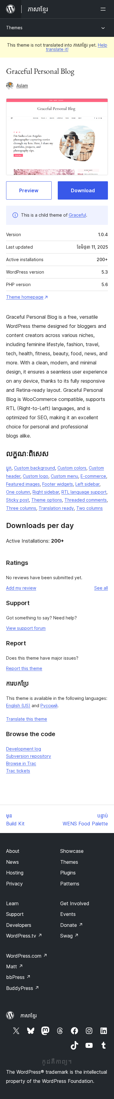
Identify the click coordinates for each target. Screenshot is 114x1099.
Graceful (77, 215)
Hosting (14, 873)
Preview (28, 190)
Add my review (21, 587)
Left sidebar (87, 484)
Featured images (23, 484)
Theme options (46, 499)
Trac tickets (18, 770)
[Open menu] (104, 9)
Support (15, 914)
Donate (71, 925)
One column (18, 492)
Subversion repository (28, 756)
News (12, 862)
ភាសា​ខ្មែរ (28, 1015)
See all (101, 587)
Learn (12, 903)
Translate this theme (26, 718)
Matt (14, 966)
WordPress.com (26, 956)
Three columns (21, 508)
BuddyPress (22, 988)
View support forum (26, 628)
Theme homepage (24, 297)
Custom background (34, 467)
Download (83, 190)
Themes (14, 27)
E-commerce (93, 476)
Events (68, 914)
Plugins (68, 873)
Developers (18, 925)
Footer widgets (57, 484)
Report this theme (24, 668)
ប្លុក (9, 467)
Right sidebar (46, 492)
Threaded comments (85, 499)
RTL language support (83, 492)
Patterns (69, 884)
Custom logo (35, 476)
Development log (23, 748)
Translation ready (56, 508)
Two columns (89, 508)
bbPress (18, 977)
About (12, 851)
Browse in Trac (21, 763)
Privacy (14, 884)
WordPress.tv (24, 936)
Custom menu (64, 476)
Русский (48, 705)
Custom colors (71, 467)
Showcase (72, 851)
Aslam (22, 85)
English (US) (18, 705)
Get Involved (74, 903)
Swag (69, 936)
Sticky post (17, 499)
